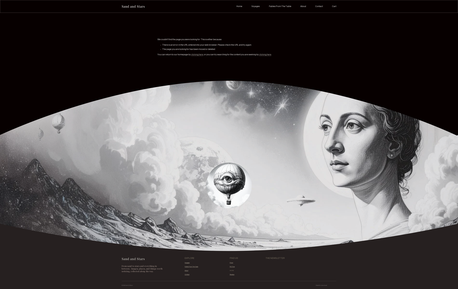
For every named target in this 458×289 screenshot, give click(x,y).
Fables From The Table (280, 6)
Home (239, 6)
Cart (334, 6)
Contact (319, 6)
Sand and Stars (133, 6)
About (303, 6)
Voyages (255, 6)
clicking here (197, 54)
